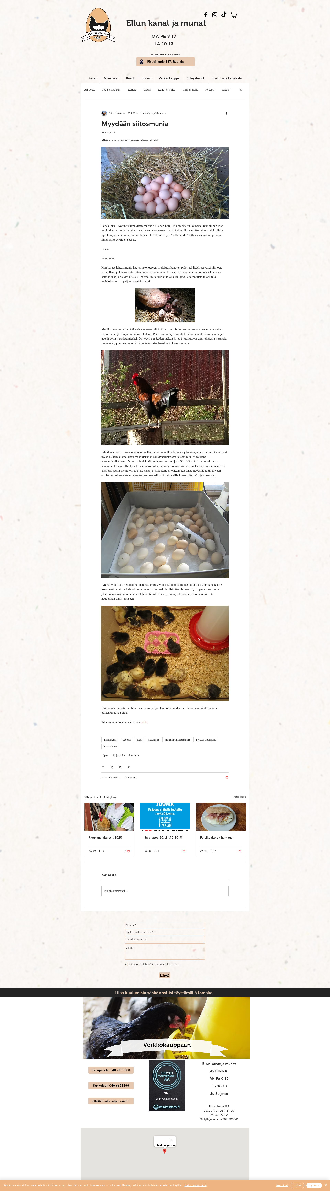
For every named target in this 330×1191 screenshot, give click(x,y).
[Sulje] (326, 1185)
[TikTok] (224, 14)
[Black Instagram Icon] (214, 14)
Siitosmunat (133, 755)
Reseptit (210, 89)
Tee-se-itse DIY (111, 89)
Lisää (225, 89)
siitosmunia (153, 739)
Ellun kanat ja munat (166, 23)
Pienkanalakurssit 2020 (105, 837)
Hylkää (297, 1185)
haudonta (126, 739)
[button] (194, 44)
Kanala (132, 89)
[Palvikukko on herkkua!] (221, 817)
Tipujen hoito (190, 89)
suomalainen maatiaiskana (177, 739)
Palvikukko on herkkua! (216, 837)
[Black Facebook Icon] (205, 14)
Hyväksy (314, 1185)
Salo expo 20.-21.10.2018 (163, 837)
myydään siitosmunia (206, 739)
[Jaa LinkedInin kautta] (120, 767)
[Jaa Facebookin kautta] (103, 767)
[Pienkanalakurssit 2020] (109, 817)
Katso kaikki (240, 797)
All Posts (89, 89)
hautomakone (110, 746)
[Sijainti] (141, 61)
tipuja (139, 739)
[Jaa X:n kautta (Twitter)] (111, 767)
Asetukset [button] (282, 1185)
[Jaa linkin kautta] (128, 767)
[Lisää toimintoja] (226, 113)
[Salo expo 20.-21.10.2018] (165, 817)
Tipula (147, 89)
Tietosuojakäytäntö (196, 1185)
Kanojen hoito (166, 89)
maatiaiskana (110, 739)
